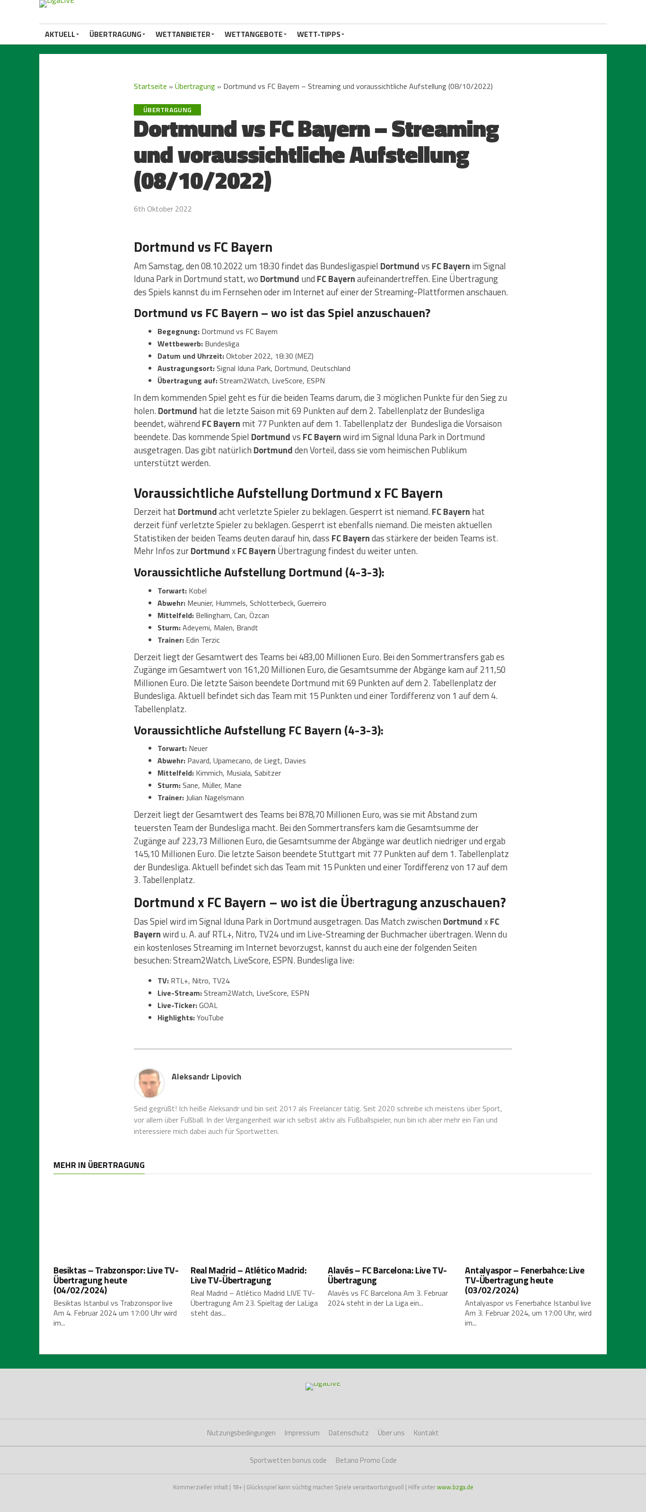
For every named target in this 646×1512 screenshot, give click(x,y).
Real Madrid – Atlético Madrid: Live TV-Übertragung (248, 1275)
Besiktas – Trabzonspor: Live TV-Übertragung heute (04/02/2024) (116, 1280)
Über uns (391, 1432)
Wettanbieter (183, 34)
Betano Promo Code (366, 1460)
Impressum (302, 1432)
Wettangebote (254, 34)
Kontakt (426, 1432)
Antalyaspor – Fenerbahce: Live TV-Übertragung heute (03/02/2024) (524, 1280)
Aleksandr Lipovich (206, 1076)
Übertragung (115, 34)
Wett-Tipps (318, 34)
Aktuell (60, 34)
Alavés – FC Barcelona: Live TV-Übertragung (387, 1275)
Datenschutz (349, 1432)
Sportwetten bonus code (288, 1460)
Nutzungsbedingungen (241, 1432)
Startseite (150, 86)
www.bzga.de (455, 1487)
